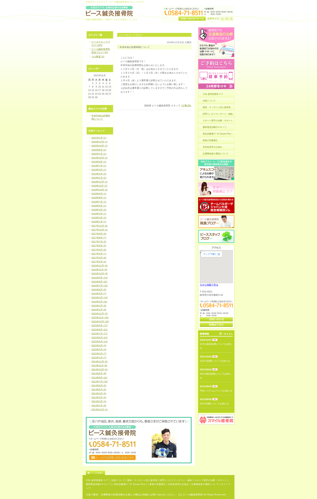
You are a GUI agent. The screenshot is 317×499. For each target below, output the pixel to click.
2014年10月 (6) (99, 369)
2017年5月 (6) (98, 249)
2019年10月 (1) (99, 157)
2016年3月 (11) (99, 301)
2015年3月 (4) (98, 349)
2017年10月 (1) (99, 229)
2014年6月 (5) (98, 385)
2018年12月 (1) (99, 181)
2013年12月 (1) (99, 409)
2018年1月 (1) (98, 221)
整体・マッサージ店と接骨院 (142, 480)
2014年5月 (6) (98, 389)
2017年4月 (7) (98, 253)
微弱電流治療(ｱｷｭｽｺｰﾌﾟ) (99, 484)
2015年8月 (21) (99, 329)
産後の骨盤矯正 (158, 484)
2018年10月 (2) (99, 189)
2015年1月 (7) (98, 357)
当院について (118, 480)
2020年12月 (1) (99, 141)
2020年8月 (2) (98, 150)
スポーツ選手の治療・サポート (210, 480)
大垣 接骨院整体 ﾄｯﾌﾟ (97, 480)
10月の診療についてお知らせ (215, 361)
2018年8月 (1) (98, 197)
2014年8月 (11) (99, 377)
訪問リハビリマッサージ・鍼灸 (176, 480)
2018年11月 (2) (99, 185)
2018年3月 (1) (98, 213)
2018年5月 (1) (98, 205)
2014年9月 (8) (98, 373)
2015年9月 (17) (99, 325)
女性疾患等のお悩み (178, 484)
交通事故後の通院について (205, 484)
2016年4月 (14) (99, 297)
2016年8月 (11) (99, 281)
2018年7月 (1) (98, 201)
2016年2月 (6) (98, 305)
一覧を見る (227, 334)
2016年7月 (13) (99, 285)
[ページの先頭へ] (160, 473)
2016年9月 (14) (99, 277)
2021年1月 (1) (98, 137)
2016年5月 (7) (98, 293)
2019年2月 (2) (98, 174)
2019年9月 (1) (98, 161)
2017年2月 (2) (98, 261)
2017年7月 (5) (98, 241)
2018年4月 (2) (98, 209)
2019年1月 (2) (98, 177)
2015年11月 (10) (100, 317)
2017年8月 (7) (98, 237)
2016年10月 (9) (99, 273)
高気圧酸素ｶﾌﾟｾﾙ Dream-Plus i (130, 484)
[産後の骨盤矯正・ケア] (216, 195)
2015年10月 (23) (100, 321)
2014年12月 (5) (99, 361)
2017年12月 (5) (99, 225)
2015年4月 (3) (98, 345)
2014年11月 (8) (99, 365)
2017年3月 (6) (98, 257)
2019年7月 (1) (98, 165)
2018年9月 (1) (98, 193)
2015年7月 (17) (99, 333)
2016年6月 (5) (98, 289)
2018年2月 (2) (98, 217)
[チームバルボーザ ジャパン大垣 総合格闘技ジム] (216, 212)
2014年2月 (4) (98, 401)
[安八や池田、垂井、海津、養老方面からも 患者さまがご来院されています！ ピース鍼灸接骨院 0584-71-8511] (139, 462)
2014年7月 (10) (99, 381)
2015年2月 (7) (98, 353)
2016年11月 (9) (99, 269)
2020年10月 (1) (99, 145)
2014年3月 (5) (98, 397)
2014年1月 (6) (98, 405)
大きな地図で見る (209, 284)
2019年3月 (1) (98, 169)
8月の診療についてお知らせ (214, 403)
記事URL (187, 105)
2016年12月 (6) (99, 265)
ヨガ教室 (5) (97, 56)
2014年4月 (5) (98, 393)
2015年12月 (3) (99, 313)
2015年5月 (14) (99, 341)
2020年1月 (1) (98, 153)
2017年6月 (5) (98, 245)
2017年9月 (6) (98, 233)
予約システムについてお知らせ (216, 390)
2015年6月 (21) (99, 337)
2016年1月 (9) (98, 309)
